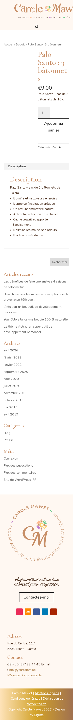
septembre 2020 (16, 372)
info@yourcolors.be (22, 670)
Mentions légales (47, 693)
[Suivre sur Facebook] (36, 611)
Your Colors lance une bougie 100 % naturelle (36, 319)
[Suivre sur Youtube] (53, 611)
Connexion (11, 458)
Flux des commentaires (20, 472)
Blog (7, 433)
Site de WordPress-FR (20, 480)
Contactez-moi (37, 597)
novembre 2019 (15, 393)
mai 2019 (10, 407)
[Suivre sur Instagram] (19, 611)
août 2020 (11, 379)
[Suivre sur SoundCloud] (28, 611)
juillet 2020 (12, 386)
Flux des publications (18, 465)
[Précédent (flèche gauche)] (7, 360)
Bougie (20, 44)
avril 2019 (11, 414)
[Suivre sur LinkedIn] (45, 611)
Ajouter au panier (53, 127)
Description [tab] (17, 166)
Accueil (8, 44)
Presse (9, 440)
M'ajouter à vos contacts (24, 675)
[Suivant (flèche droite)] (66, 360)
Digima (39, 715)
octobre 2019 (14, 400)
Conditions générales (25, 698)
